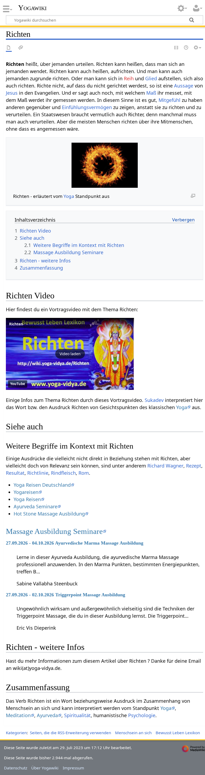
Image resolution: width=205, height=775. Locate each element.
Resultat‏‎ (15, 473)
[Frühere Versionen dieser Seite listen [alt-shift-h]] (186, 48)
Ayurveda (47, 715)
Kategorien (16, 732)
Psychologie (141, 715)
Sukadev (154, 400)
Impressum (73, 767)
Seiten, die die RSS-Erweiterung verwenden (70, 732)
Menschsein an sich (133, 732)
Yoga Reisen (27, 499)
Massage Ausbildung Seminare (54, 531)
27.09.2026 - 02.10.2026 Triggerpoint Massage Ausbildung (65, 594)
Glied (151, 78)
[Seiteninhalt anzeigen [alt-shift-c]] (9, 48)
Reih (129, 78)
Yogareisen (26, 492)
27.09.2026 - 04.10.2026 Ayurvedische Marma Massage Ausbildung (74, 543)
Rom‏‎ (83, 473)
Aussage (183, 85)
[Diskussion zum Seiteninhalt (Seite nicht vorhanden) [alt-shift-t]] (21, 48)
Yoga (69, 196)
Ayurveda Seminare (35, 506)
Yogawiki (32, 7)
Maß (151, 93)
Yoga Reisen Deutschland (42, 485)
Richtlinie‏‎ (37, 473)
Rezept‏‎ (193, 465)
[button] (70, 354)
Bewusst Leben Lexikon (178, 732)
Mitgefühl (169, 100)
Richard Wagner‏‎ (165, 465)
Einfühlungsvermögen (87, 107)
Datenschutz (15, 767)
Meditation (18, 715)
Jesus (12, 93)
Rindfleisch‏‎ (63, 473)
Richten (16, 323)
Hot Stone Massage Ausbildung (49, 513)
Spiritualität (77, 715)
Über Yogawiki (44, 767)
